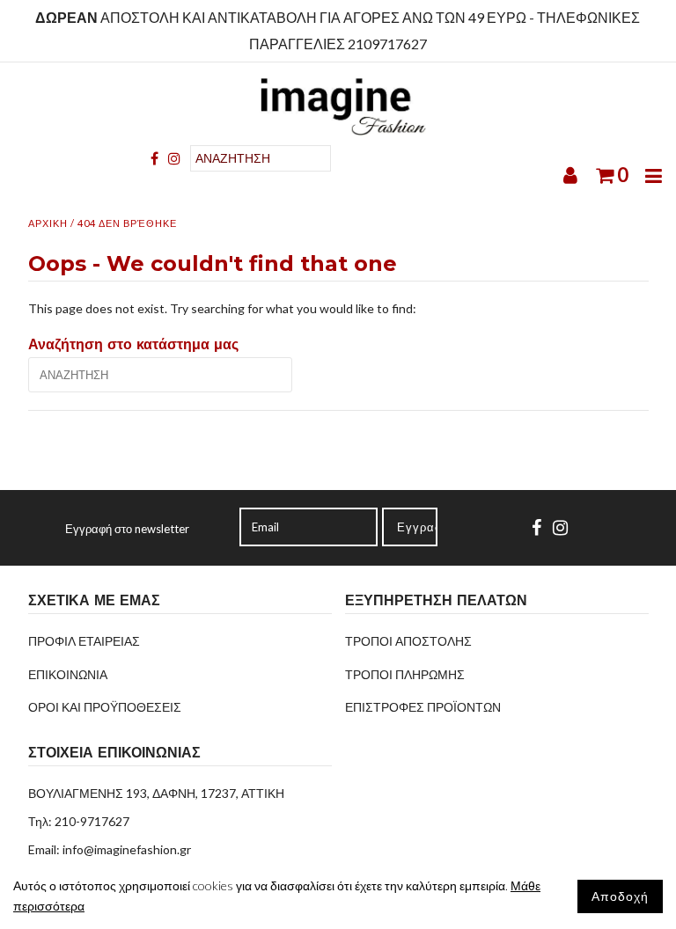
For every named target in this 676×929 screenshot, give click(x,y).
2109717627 (387, 43)
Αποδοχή (620, 896)
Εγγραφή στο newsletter (127, 529)
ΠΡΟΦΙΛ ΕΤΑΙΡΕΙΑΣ (84, 640)
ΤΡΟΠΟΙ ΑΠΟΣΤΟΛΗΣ (408, 640)
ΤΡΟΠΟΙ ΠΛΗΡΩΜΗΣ (405, 674)
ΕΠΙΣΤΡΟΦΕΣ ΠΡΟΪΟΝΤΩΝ (423, 706)
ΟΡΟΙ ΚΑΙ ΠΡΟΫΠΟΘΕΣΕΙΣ (104, 706)
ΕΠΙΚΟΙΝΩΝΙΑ (67, 674)
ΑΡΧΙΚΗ (48, 223)
